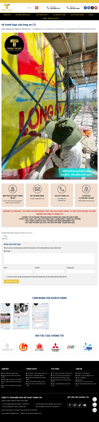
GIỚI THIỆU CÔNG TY (42, 15)
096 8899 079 (25, 404)
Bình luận (7, 251)
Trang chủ (6, 15)
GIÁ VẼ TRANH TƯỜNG (77, 15)
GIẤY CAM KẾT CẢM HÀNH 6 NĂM (60, 377)
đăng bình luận (28, 233)
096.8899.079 (56, 406)
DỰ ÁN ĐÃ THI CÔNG (59, 15)
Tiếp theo (5, 239)
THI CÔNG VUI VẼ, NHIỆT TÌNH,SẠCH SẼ (62, 373)
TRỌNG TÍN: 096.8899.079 (83, 373)
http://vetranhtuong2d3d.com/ (33, 413)
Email (37, 268)
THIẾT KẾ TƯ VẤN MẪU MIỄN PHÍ (36, 375)
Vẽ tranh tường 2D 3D (22, 15)
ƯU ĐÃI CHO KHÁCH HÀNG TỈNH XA (36, 381)
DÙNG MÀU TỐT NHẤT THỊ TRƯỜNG (12, 379)
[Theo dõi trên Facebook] (85, 7)
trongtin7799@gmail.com (12, 413)
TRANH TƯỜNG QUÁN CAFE (51, 18)
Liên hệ (91, 15)
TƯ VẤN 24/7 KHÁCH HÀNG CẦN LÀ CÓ (37, 373)
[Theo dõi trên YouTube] (95, 7)
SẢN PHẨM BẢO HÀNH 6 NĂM (10, 373)
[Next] (92, 317)
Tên (6, 268)
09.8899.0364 (22, 406)
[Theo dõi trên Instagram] (88, 7)
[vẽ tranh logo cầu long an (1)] (49, 106)
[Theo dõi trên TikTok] (92, 7)
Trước (4, 236)
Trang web (70, 268)
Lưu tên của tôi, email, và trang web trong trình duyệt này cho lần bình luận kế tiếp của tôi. (37, 277)
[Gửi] (36, 7)
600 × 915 (31, 29)
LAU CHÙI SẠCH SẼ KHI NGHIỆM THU (61, 375)
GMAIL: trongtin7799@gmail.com (85, 375)
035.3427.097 (58, 404)
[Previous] (5, 317)
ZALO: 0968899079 (81, 377)
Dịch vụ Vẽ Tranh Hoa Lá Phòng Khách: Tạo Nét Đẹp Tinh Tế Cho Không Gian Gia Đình (67, 29)
